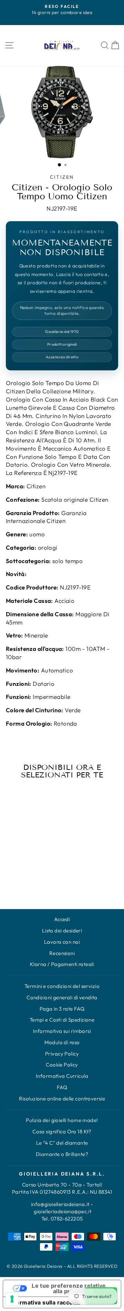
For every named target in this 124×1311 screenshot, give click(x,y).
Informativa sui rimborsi (62, 1031)
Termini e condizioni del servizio (62, 986)
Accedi (62, 919)
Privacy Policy (62, 1053)
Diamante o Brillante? (62, 1154)
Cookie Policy (62, 1064)
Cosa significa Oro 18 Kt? (62, 1131)
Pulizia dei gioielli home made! (62, 1120)
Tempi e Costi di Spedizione (62, 1019)
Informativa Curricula (62, 1076)
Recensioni (62, 953)
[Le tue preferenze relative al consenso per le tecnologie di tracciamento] (12, 1299)
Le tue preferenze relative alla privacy (69, 1288)
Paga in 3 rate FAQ (62, 1008)
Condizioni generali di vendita (62, 997)
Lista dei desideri (62, 930)
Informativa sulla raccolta (44, 1302)
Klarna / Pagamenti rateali (62, 964)
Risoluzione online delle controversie (62, 1098)
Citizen (62, 177)
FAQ (62, 1087)
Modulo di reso (62, 1042)
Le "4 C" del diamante (62, 1143)
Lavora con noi (62, 942)
